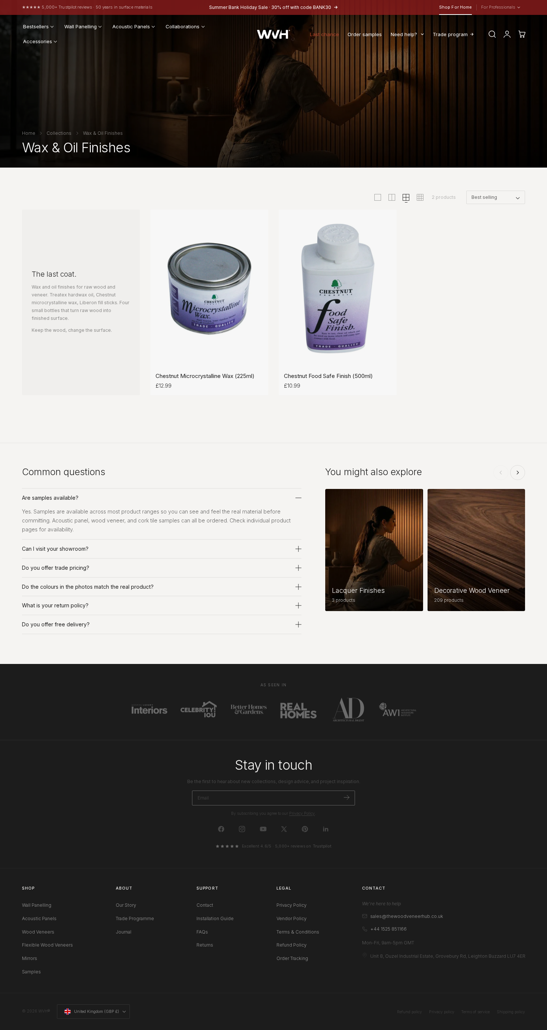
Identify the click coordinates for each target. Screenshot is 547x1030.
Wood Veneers (38, 932)
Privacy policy (441, 1012)
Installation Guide (215, 918)
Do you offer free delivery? (56, 624)
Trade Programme (135, 918)
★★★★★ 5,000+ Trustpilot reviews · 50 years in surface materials (87, 7)
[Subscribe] (346, 797)
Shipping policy (511, 1012)
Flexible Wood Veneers (47, 945)
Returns (204, 945)
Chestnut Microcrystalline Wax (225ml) (205, 375)
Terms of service (475, 1012)
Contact (204, 905)
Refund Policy (291, 945)
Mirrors (29, 958)
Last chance (324, 34)
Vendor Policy (291, 918)
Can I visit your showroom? (55, 549)
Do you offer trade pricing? (55, 568)
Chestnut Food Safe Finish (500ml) (328, 375)
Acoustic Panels (39, 918)
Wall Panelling (36, 905)
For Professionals (500, 7)
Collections (59, 133)
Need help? (404, 34)
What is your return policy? (55, 605)
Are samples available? (50, 498)
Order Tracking (292, 958)
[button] (492, 34)
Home (28, 133)
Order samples (365, 34)
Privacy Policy (302, 813)
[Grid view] (377, 197)
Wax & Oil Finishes (103, 133)
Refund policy (409, 1012)
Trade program (450, 34)
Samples (31, 972)
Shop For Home (455, 7)
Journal (123, 932)
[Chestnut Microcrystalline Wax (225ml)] (209, 288)
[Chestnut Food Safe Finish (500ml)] (338, 288)
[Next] (517, 472)
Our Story (126, 905)
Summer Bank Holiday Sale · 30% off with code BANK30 (270, 7)
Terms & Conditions (297, 932)
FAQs (202, 932)
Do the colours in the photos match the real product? (88, 587)
